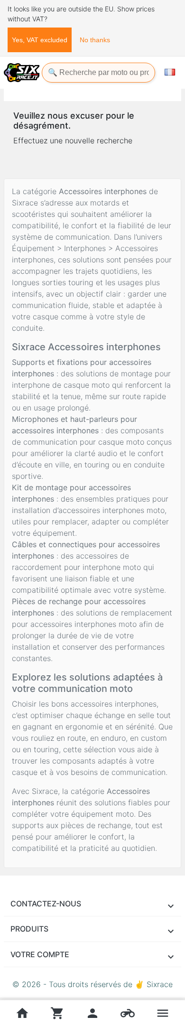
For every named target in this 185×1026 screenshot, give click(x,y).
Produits (29, 928)
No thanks (95, 40)
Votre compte (39, 954)
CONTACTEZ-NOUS (45, 903)
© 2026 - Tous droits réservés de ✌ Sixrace (92, 984)
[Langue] (169, 72)
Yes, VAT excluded (39, 40)
